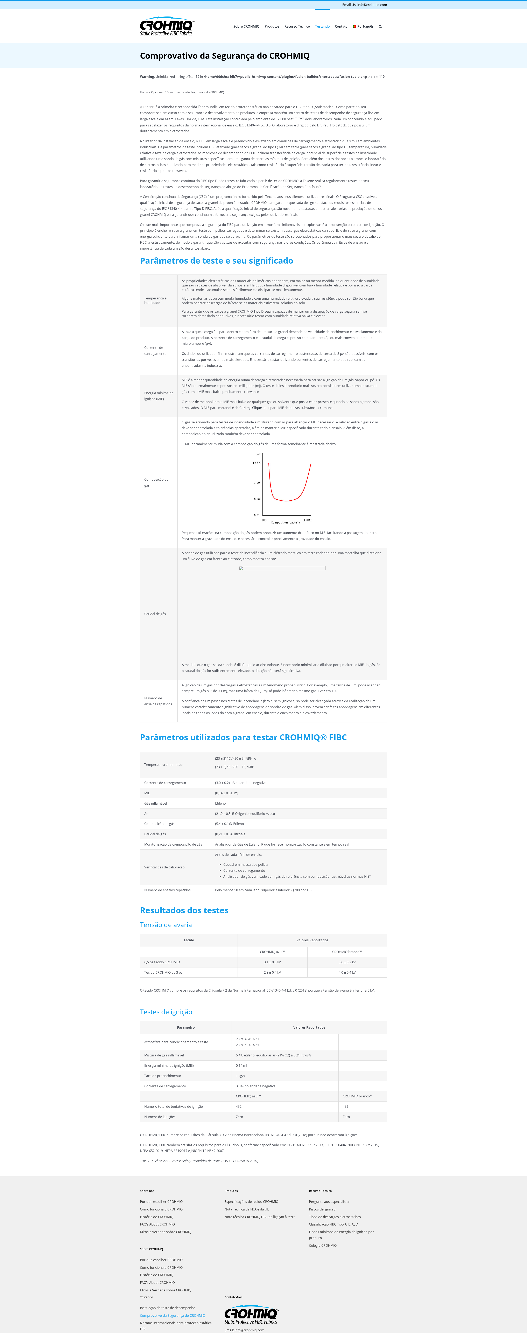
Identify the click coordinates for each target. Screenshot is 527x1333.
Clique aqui (260, 407)
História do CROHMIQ (156, 1217)
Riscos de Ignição (322, 1209)
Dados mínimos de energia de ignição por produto (341, 1235)
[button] (380, 26)
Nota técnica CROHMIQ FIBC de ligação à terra (260, 1217)
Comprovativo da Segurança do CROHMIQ (172, 1315)
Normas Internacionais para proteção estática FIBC (176, 1326)
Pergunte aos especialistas (329, 1201)
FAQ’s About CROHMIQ (157, 1224)
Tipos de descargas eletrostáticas (335, 1217)
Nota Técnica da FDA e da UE (247, 1209)
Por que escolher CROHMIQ (161, 1201)
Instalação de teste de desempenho (167, 1308)
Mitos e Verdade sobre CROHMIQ (165, 1232)
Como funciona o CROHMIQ (161, 1209)
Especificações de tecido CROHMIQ (251, 1201)
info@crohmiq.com (372, 4)
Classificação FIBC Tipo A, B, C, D (333, 1224)
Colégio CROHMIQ (323, 1245)
